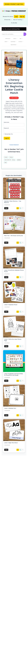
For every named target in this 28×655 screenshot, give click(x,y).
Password (6, 128)
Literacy (11, 157)
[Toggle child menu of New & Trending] (23, 19)
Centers (5, 157)
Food (5, 162)
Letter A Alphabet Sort (10, 408)
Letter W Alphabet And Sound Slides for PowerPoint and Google (13, 374)
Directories (7, 19)
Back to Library (15, 97)
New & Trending (17, 19)
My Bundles (14, 22)
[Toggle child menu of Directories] (11, 19)
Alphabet (19, 159)
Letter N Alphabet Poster (10, 304)
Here (18, 152)
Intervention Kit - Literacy (9, 159)
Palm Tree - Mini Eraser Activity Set (13, 235)
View (6, 208)
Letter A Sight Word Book (11, 442)
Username (6, 122)
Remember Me (9, 134)
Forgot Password (14, 144)
